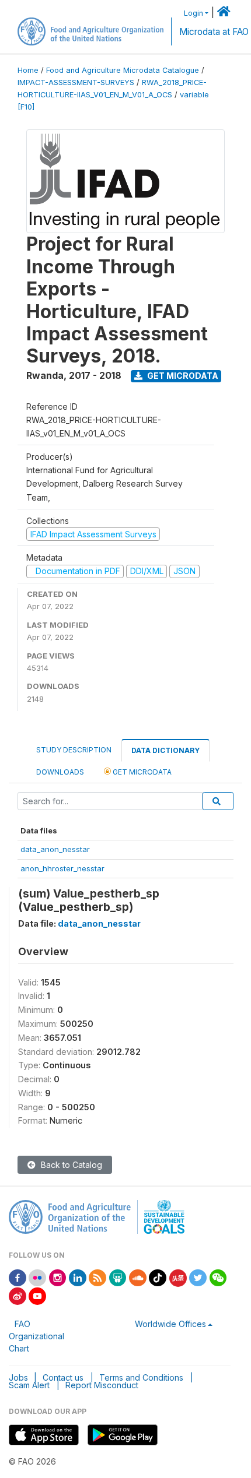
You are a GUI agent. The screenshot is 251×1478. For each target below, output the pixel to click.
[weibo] (17, 1295)
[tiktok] (157, 1277)
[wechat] (218, 1277)
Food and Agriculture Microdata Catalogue (122, 70)
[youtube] (37, 1295)
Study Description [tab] (73, 749)
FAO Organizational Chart (36, 1336)
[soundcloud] (138, 1277)
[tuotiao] (178, 1277)
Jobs (18, 1377)
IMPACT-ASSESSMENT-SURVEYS (76, 82)
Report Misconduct (101, 1385)
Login (193, 13)
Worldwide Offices (170, 1324)
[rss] (97, 1277)
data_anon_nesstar (55, 849)
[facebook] (17, 1277)
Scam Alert (29, 1385)
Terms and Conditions (141, 1377)
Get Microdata (181, 376)
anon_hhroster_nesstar (62, 868)
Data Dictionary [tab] (165, 750)
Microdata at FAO (214, 31)
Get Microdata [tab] (141, 772)
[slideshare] (118, 1277)
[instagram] (58, 1277)
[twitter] (198, 1277)
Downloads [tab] (60, 772)
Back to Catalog (70, 1165)
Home (28, 70)
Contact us (63, 1377)
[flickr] (37, 1277)
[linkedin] (77, 1277)
